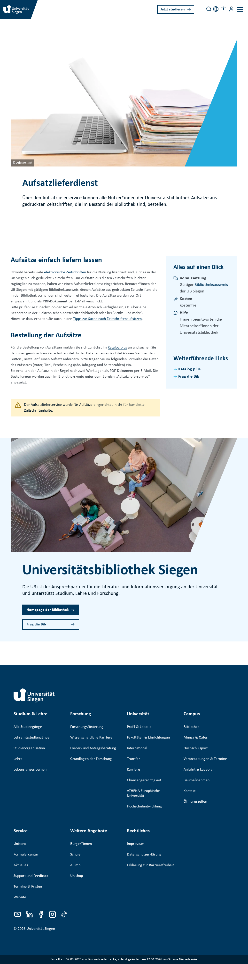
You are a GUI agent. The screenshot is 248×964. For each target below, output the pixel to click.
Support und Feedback (31, 876)
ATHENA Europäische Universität (143, 793)
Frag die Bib (188, 376)
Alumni (75, 865)
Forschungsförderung (86, 727)
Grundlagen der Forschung (91, 759)
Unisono (20, 844)
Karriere (133, 770)
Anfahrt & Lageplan (199, 770)
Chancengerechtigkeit (144, 780)
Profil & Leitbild (139, 727)
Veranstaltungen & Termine (205, 759)
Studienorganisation (29, 748)
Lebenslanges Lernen (30, 770)
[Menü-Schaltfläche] (231, 9)
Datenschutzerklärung (144, 854)
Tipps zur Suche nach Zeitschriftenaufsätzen (107, 319)
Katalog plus (117, 347)
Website (20, 897)
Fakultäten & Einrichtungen (148, 738)
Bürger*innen (81, 844)
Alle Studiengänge (28, 727)
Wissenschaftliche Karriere (91, 738)
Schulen (76, 854)
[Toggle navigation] (240, 10)
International (137, 748)
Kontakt (189, 791)
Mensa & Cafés (196, 738)
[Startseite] (34, 695)
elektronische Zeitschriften (65, 272)
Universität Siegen (40, 929)
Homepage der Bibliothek (48, 610)
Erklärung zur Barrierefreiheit (150, 865)
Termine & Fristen (28, 887)
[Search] (208, 9)
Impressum (135, 844)
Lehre (18, 759)
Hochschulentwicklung (144, 806)
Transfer (133, 759)
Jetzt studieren (173, 9)
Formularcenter (26, 854)
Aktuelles (21, 865)
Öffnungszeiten (195, 802)
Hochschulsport (196, 748)
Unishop (76, 876)
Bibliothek (191, 727)
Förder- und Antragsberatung (93, 748)
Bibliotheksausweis (211, 285)
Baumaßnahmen (196, 780)
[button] (223, 9)
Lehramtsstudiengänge (31, 738)
